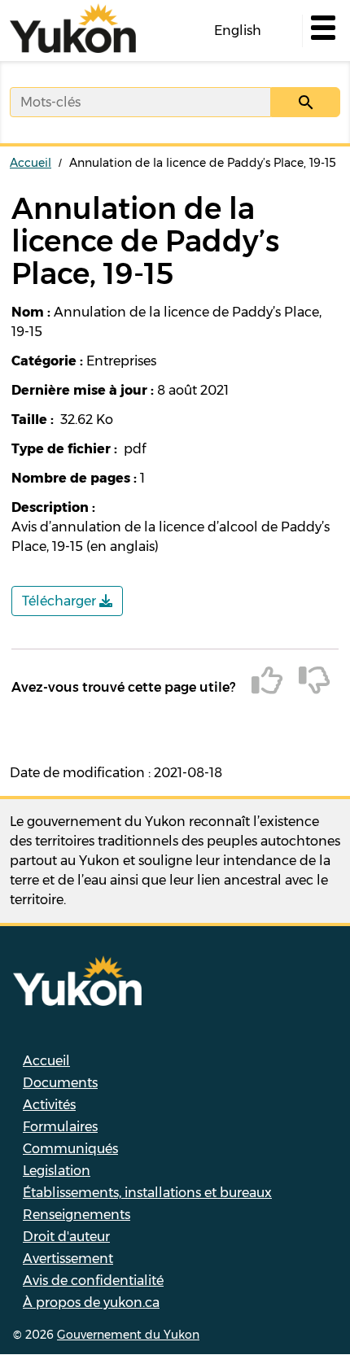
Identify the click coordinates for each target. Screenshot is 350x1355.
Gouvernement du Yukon (128, 1334)
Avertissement (68, 1258)
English (237, 30)
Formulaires (60, 1126)
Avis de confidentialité (93, 1280)
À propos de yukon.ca (91, 1302)
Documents (60, 1083)
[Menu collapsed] (321, 31)
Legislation (56, 1170)
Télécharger (60, 601)
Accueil (30, 162)
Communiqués (70, 1148)
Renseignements (76, 1214)
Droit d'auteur (66, 1236)
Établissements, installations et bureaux (147, 1192)
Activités (49, 1104)
